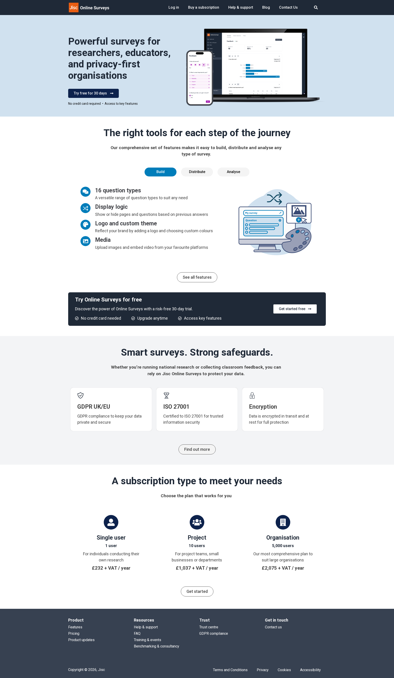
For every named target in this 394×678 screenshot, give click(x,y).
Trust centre (208, 627)
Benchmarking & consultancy (156, 646)
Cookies (284, 670)
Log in (173, 7)
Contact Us (288, 7)
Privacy (263, 670)
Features (75, 627)
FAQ (137, 633)
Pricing (73, 633)
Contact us (273, 627)
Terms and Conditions (230, 670)
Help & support (240, 7)
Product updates (81, 640)
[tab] (160, 172)
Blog (266, 7)
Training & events (147, 640)
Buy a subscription (203, 7)
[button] (315, 7)
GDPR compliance (213, 633)
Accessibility (310, 670)
